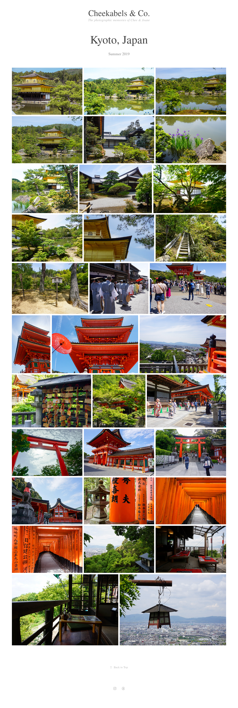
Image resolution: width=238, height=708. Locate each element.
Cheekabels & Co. (119, 12)
